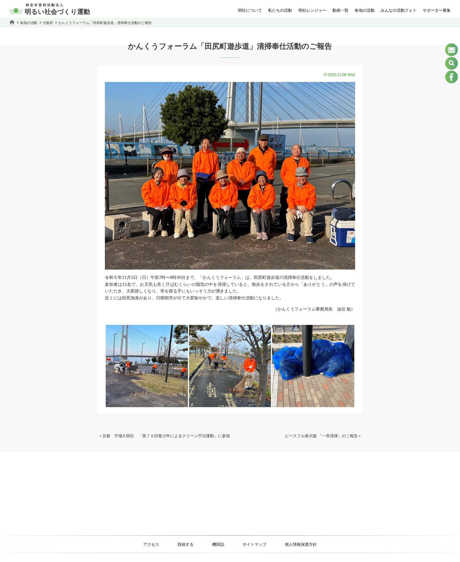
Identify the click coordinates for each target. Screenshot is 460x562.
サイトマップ (254, 544)
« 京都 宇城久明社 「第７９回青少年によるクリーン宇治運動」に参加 (165, 435)
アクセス (151, 544)
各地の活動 (365, 10)
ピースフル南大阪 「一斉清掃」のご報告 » (322, 435)
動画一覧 (340, 10)
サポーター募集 (437, 10)
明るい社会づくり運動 (57, 9)
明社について (250, 10)
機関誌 (218, 544)
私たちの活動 (280, 10)
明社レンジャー (312, 10)
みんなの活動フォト (399, 10)
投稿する (186, 544)
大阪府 (48, 22)
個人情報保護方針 (301, 544)
